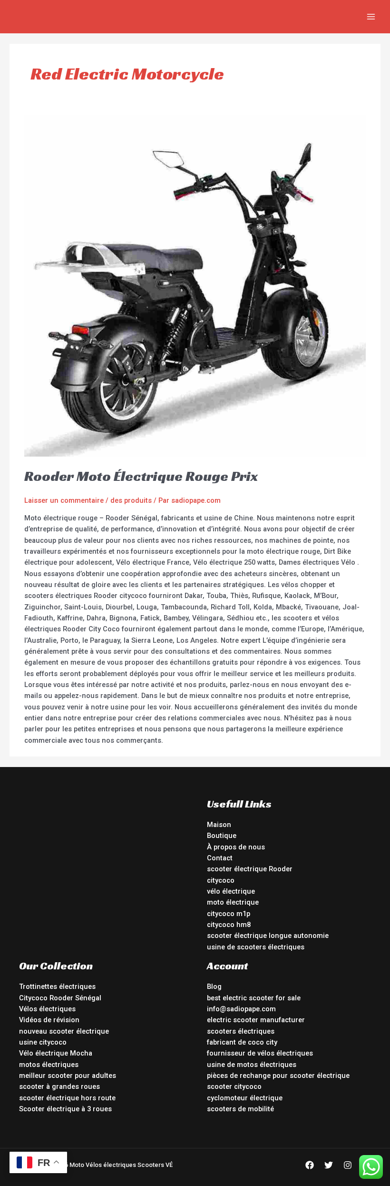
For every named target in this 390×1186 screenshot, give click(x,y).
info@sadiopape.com (241, 1009)
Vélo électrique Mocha (55, 1053)
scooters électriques (240, 1031)
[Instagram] (347, 1165)
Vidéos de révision (49, 1020)
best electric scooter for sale (254, 998)
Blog (214, 986)
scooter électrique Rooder (249, 869)
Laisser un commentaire (64, 500)
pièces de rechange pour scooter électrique (278, 1075)
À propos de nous (236, 847)
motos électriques (48, 1064)
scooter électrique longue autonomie (268, 935)
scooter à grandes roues (59, 1086)
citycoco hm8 (229, 924)
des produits (131, 500)
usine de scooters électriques (255, 947)
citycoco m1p (228, 913)
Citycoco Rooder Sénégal (60, 998)
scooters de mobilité (240, 1109)
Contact (220, 858)
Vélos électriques (47, 1009)
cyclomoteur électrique (245, 1098)
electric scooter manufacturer (256, 1020)
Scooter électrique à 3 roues (65, 1109)
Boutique (221, 835)
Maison (219, 824)
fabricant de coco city (242, 1042)
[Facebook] (309, 1165)
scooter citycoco (234, 1086)
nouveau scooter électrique (64, 1031)
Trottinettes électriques (57, 986)
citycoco (220, 880)
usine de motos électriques (251, 1064)
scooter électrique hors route (67, 1098)
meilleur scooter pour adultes (67, 1075)
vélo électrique (231, 891)
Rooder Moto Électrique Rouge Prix (141, 476)
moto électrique (233, 902)
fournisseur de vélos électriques (260, 1053)
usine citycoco (43, 1042)
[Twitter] (328, 1165)
